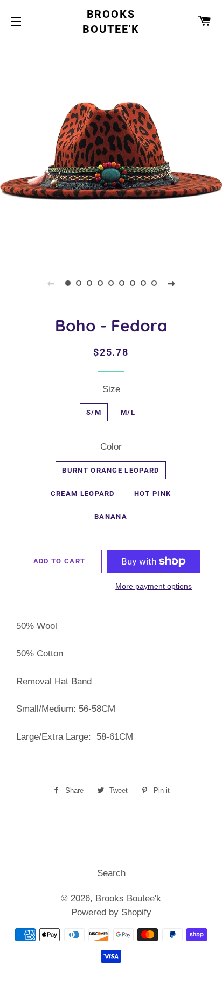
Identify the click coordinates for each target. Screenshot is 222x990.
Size (111, 389)
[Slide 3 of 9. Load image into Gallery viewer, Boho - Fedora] (89, 283)
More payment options (153, 586)
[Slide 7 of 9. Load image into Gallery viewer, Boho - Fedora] (132, 283)
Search (111, 873)
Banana (110, 516)
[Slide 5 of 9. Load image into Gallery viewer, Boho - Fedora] (111, 283)
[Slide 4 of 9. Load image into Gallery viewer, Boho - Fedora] (100, 283)
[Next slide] (171, 283)
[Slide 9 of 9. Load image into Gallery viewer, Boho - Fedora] (154, 283)
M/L (128, 412)
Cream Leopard (83, 493)
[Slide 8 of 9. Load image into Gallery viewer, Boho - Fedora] (143, 283)
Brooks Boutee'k (111, 21)
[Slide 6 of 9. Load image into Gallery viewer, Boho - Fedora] (121, 283)
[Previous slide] (51, 283)
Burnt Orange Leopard (110, 470)
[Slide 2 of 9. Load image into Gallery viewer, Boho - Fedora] (78, 283)
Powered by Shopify (111, 912)
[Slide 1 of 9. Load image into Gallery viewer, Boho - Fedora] (68, 283)
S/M (93, 412)
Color (111, 447)
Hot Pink (152, 493)
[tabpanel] (111, 149)
